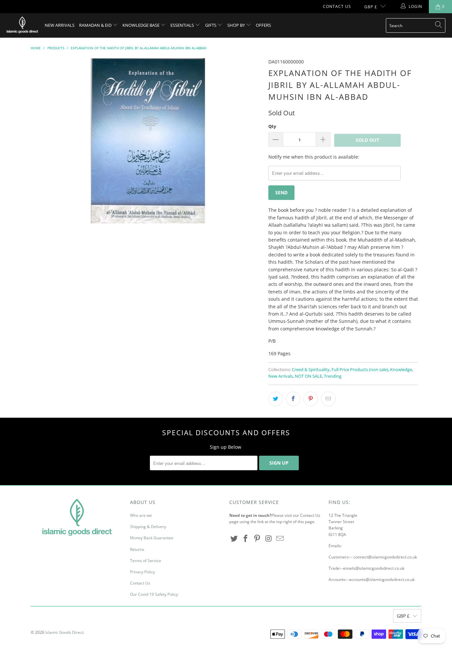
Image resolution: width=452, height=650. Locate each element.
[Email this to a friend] (328, 399)
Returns (137, 549)
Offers (263, 25)
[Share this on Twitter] (275, 399)
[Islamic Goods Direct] (22, 25)
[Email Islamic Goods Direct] (280, 539)
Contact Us (337, 6)
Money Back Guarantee (151, 538)
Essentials (182, 25)
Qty (272, 126)
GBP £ (370, 7)
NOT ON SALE (308, 376)
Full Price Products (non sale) (360, 369)
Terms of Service (145, 560)
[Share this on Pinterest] (310, 399)
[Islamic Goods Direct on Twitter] (234, 539)
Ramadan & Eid (96, 25)
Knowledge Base (141, 25)
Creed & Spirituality (311, 369)
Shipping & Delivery (148, 526)
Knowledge (401, 369)
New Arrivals (59, 25)
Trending (332, 376)
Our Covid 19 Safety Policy (154, 594)
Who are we (141, 515)
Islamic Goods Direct (64, 632)
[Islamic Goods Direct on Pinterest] (257, 539)
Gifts (211, 25)
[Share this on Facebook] (293, 399)
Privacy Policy (142, 572)
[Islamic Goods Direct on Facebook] (246, 539)
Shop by (236, 25)
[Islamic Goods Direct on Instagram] (269, 539)
